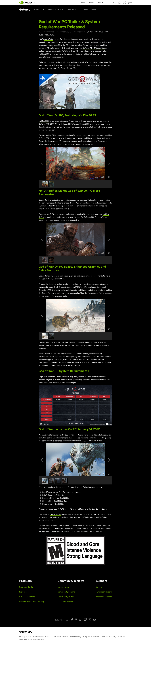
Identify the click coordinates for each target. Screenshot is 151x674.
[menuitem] (40, 2)
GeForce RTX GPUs (95, 32)
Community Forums (66, 592)
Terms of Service (60, 636)
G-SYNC (61, 342)
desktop (101, 48)
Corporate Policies (91, 636)
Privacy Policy (25, 636)
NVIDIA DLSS (44, 54)
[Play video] (69, 91)
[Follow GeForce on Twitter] (89, 619)
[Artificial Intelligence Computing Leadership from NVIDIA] (25, 2)
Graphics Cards (26, 587)
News (93, 9)
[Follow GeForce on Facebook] (72, 619)
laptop (41, 51)
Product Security (108, 636)
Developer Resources (67, 601)
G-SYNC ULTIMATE (76, 342)
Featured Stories (80, 32)
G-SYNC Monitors (27, 596)
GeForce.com (55, 514)
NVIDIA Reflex (49, 35)
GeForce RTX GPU (89, 48)
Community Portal (66, 596)
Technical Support (104, 596)
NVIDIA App (73, 9)
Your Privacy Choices (42, 636)
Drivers (85, 9)
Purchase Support (104, 592)
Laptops (23, 592)
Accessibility (75, 636)
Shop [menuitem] (83, 3)
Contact (121, 636)
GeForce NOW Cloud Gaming (31, 601)
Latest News (63, 587)
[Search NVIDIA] (114, 2)
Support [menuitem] (100, 3)
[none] (114, 1)
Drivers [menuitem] (91, 3)
